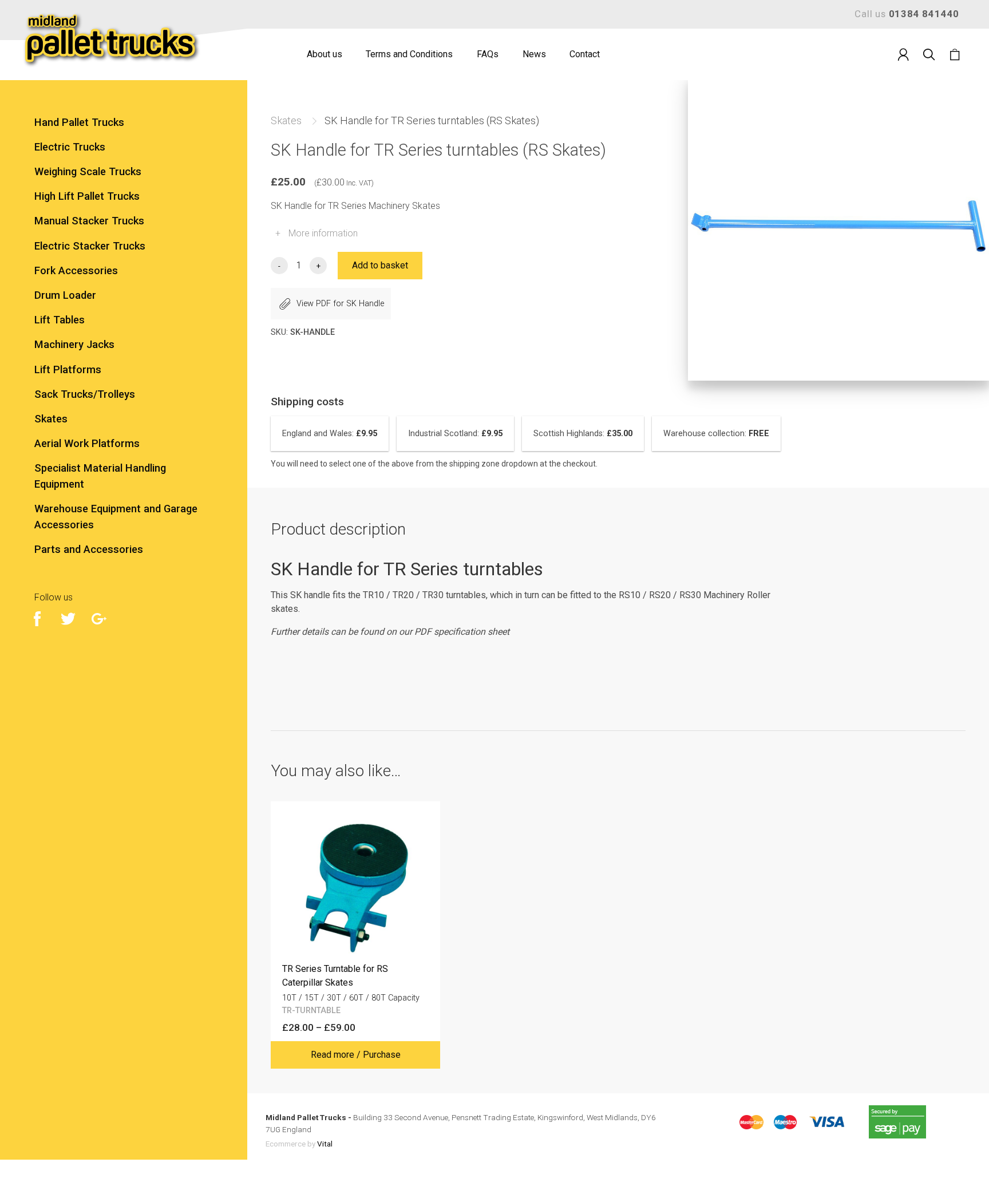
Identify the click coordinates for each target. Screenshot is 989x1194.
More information (316, 233)
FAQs (488, 54)
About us (324, 54)
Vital (325, 1143)
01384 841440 (924, 13)
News (534, 54)
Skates (286, 120)
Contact (584, 54)
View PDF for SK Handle (340, 304)
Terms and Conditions (409, 54)
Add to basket (380, 265)
